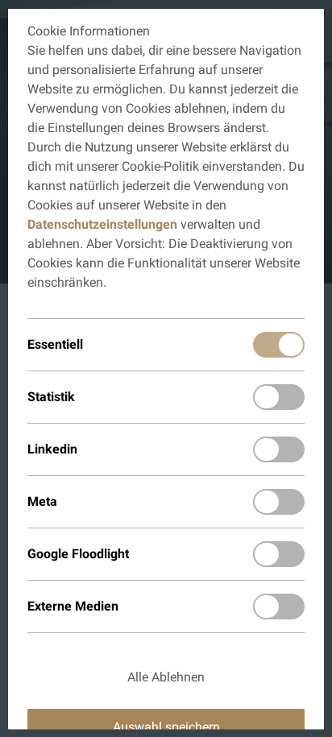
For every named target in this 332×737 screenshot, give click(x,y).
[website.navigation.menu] (309, 21)
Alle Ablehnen (166, 676)
